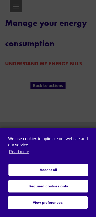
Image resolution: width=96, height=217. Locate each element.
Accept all (48, 170)
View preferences (48, 202)
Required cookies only (48, 186)
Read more (19, 152)
